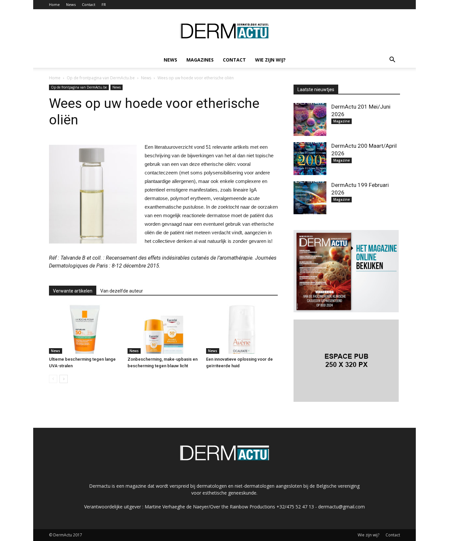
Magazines (200, 60)
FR (104, 4)
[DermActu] (224, 30)
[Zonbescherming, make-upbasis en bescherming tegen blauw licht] (163, 329)
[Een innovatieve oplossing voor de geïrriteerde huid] (242, 329)
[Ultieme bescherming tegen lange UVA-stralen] (85, 329)
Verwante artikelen (72, 291)
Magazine (341, 121)
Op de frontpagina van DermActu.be (79, 87)
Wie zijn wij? (270, 60)
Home (54, 4)
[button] (392, 60)
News (71, 4)
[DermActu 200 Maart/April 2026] (310, 158)
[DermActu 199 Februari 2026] (310, 197)
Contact (88, 4)
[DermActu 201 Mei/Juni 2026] (310, 119)
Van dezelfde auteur (121, 291)
